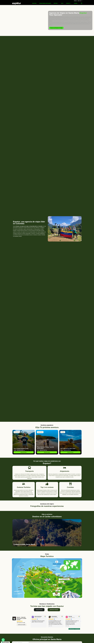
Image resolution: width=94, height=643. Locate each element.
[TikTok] (77, 0)
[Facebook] (74, 0)
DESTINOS (56, 3)
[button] (80, 621)
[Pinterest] (80, 0)
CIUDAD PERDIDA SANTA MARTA (45, 3)
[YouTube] (78, 0)
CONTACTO (68, 3)
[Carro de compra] (81, 3)
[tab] (39, 609)
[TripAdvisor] (81, 0)
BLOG (62, 3)
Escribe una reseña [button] (21, 624)
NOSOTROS (34, 3)
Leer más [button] (33, 625)
